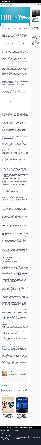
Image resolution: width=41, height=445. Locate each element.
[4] (2, 263)
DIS (36, 28)
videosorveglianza (34, 46)
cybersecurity (34, 27)
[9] (11, 140)
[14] (2, 348)
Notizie (8, 4)
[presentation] (8, 405)
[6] (2, 287)
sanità (34, 37)
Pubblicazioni (12, 4)
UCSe (15, 438)
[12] (17, 191)
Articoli (4, 4)
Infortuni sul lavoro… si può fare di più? (24, 390)
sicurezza (36, 38)
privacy (38, 35)
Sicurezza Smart (33, 42)
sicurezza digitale (27, 436)
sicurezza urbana (34, 43)
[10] (22, 140)
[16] (22, 216)
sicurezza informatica (31, 436)
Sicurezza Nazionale (35, 436)
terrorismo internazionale (37, 437)
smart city (38, 43)
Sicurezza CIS (25, 436)
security (36, 37)
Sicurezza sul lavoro (36, 42)
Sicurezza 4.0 (23, 436)
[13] (17, 192)
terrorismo (33, 44)
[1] (9, 29)
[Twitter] (38, 4)
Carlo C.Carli (10, 371)
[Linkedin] (40, 4)
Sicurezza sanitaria (36, 41)
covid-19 (33, 26)
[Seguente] (27, 409)
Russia (35, 36)
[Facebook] (37, 4)
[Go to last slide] (2, 409)
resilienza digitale (33, 36)
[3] (15, 33)
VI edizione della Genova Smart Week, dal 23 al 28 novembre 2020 (7, 390)
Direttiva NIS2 (35, 28)
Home (1, 4)
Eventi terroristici (35, 29)
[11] (9, 176)
